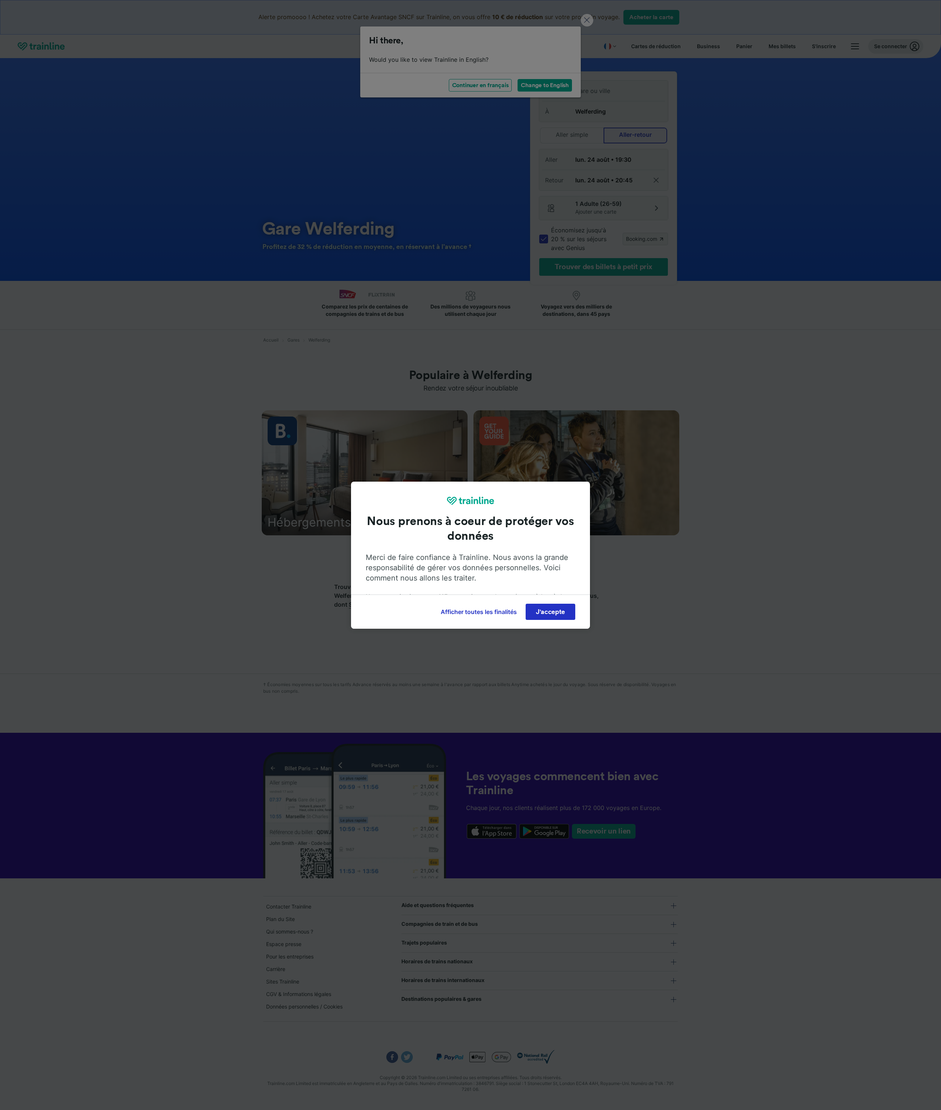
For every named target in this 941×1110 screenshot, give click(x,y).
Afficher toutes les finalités (479, 611)
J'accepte (550, 611)
